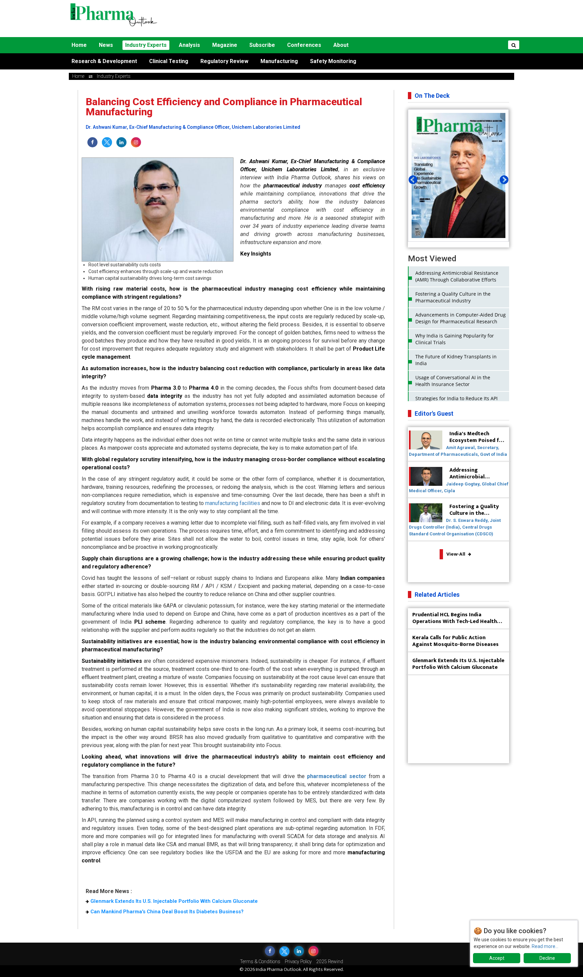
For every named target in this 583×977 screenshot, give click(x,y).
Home (79, 45)
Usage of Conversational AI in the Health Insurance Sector (452, 380)
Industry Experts (146, 45)
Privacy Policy (298, 961)
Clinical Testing (168, 61)
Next (502, 178)
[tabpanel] (458, 175)
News (106, 45)
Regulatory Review (224, 61)
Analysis (189, 45)
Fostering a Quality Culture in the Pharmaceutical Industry (453, 297)
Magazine (224, 45)
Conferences (304, 45)
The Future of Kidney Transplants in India (456, 359)
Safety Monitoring (333, 61)
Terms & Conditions (260, 961)
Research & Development (104, 61)
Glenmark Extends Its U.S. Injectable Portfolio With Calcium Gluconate (174, 901)
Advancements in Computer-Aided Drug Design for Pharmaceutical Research (460, 318)
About (341, 45)
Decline (547, 958)
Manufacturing (279, 61)
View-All (456, 554)
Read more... (545, 946)
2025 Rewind (329, 961)
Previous (411, 178)
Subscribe (262, 45)
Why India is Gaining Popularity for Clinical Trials (454, 339)
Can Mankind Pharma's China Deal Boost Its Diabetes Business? (167, 912)
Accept (496, 958)
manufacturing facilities (232, 503)
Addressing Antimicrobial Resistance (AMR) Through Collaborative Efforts (456, 276)
